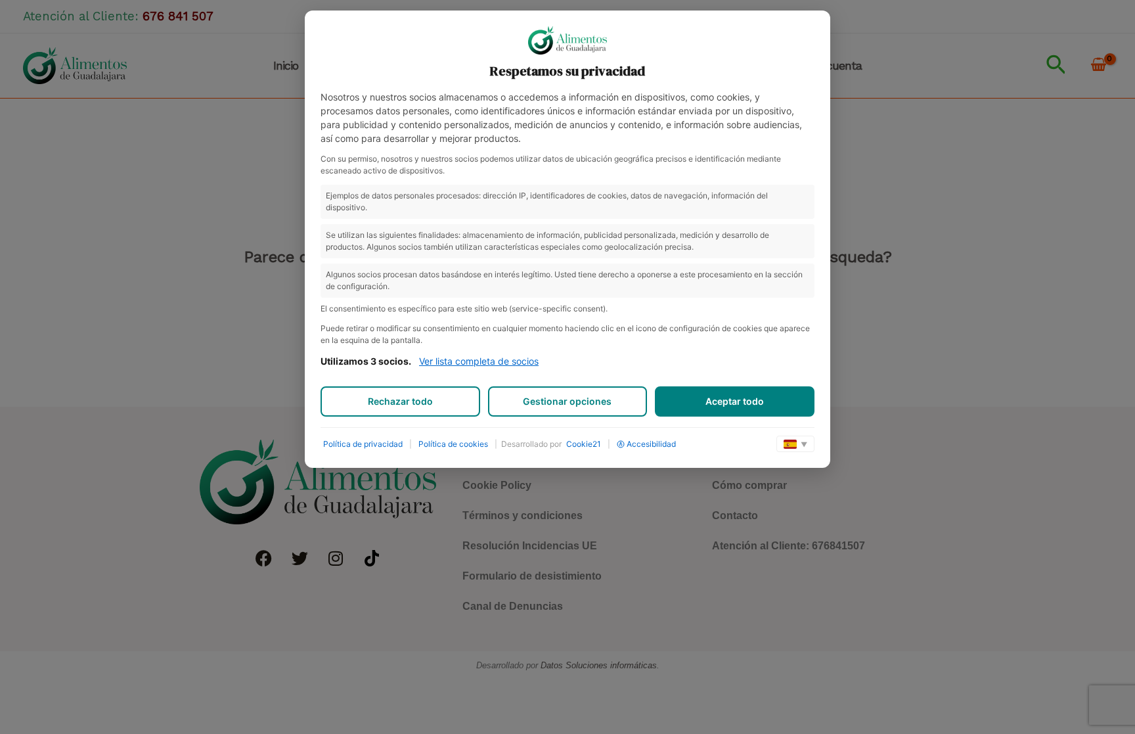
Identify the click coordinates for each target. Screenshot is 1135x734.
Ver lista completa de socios (479, 361)
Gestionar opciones (567, 401)
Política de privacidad (363, 444)
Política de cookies (453, 444)
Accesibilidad (651, 444)
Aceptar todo (734, 401)
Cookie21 (583, 444)
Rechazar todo (400, 401)
